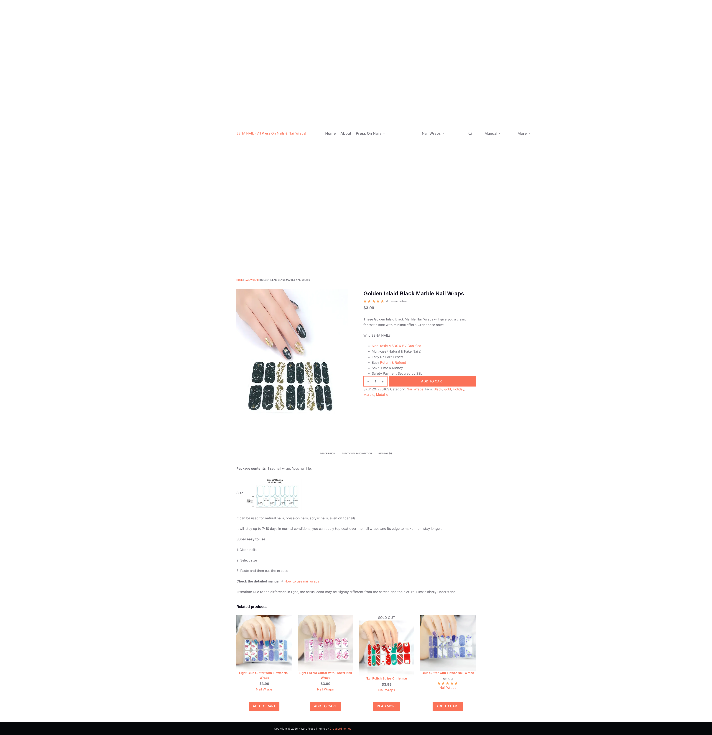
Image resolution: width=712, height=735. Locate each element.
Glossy (411, 107)
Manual (490, 133)
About (345, 133)
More (522, 133)
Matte (411, 92)
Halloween (410, 248)
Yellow (413, 70)
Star (471, 120)
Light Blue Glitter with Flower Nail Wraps (264, 675)
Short (410, 137)
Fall (464, 220)
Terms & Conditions (556, 152)
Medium (412, 144)
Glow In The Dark (471, 51)
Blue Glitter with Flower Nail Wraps (448, 673)
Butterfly (474, 149)
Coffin (411, 166)
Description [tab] (327, 453)
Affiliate (539, 162)
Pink (412, 33)
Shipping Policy (555, 128)
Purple (413, 55)
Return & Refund (393, 362)
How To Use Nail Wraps (509, 118)
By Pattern (453, 131)
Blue (412, 40)
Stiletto (412, 174)
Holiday (458, 389)
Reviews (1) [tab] (385, 453)
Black (412, 11)
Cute (467, 75)
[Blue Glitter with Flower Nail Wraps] (448, 642)
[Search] (470, 133)
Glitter (411, 85)
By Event (393, 255)
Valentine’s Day (469, 189)
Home (330, 133)
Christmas (410, 255)
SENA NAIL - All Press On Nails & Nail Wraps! (271, 133)
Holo (410, 122)
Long (410, 151)
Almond (412, 159)
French (407, 211)
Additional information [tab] (357, 453)
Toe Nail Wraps (458, 255)
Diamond (470, 41)
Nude (412, 26)
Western (469, 68)
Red (411, 18)
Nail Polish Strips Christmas (387, 678)
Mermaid (474, 112)
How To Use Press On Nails (508, 146)
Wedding (409, 263)
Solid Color (409, 218)
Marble (472, 127)
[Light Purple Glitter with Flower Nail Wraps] (325, 642)
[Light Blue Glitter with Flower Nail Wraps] (264, 642)
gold (447, 389)
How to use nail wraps (301, 581)
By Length (393, 144)
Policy (538, 129)
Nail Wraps (431, 133)
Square (412, 189)
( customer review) (396, 301)
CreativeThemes (340, 728)
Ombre (406, 203)
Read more (387, 706)
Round (411, 196)
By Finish (393, 107)
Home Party (470, 206)
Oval (410, 181)
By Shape (393, 177)
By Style (392, 222)
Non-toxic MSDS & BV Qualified (396, 346)
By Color (394, 40)
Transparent (472, 34)
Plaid (471, 105)
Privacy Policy (554, 140)
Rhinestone (410, 240)
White (413, 4)
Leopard (473, 156)
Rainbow (408, 226)
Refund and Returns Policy (554, 111)
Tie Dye (412, 114)
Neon (412, 77)
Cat (470, 142)
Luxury (406, 233)
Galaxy (472, 164)
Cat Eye (412, 129)
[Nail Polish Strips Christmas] (386, 648)
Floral (472, 134)
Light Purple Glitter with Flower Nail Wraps (325, 675)
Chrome (412, 100)
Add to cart (432, 381)
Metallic (469, 83)
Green (413, 48)
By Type (451, 51)
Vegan (468, 90)
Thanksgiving (471, 198)
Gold (412, 63)
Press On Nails (369, 133)
